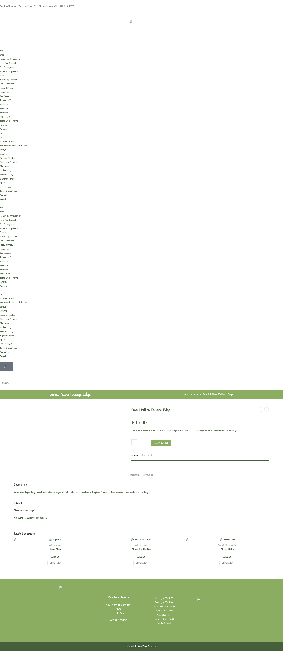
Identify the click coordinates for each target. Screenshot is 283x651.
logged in (29, 517)
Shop (2, 54)
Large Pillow (55, 549)
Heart (2, 133)
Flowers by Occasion (8, 79)
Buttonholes (5, 112)
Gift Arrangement (7, 67)
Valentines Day (6, 174)
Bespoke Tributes (7, 158)
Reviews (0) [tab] (148, 475)
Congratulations (7, 83)
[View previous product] (261, 409)
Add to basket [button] (55, 562)
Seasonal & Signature (9, 162)
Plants (3, 75)
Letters (3, 137)
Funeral (3, 124)
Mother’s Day (5, 170)
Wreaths (3, 153)
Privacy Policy (6, 186)
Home (2, 50)
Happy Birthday (6, 87)
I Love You (4, 91)
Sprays (3, 149)
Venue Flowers (6, 116)
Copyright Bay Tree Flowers (141, 646)
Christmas (4, 166)
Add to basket (161, 442)
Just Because (5, 96)
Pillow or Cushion (7, 141)
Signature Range (7, 178)
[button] (141, 203)
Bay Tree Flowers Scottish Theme (14, 145)
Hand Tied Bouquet (8, 63)
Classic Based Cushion (141, 549)
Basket (3, 199)
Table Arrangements (9, 120)
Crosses (3, 129)
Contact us (4, 195)
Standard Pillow (227, 549)
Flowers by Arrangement (10, 58)
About (2, 182)
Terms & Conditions (8, 190)
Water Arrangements (9, 71)
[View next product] (266, 409)
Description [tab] (135, 475)
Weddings (4, 104)
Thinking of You (6, 100)
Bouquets (4, 108)
